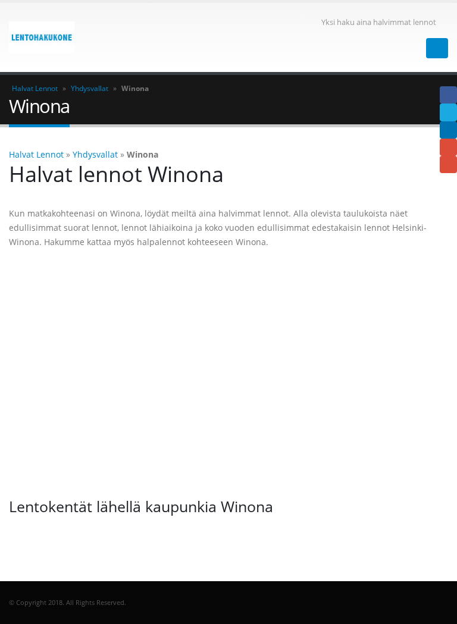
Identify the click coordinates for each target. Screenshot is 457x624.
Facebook (448, 95)
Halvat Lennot (35, 88)
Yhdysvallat (89, 88)
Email (448, 164)
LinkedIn (448, 130)
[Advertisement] (228, 373)
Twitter (448, 112)
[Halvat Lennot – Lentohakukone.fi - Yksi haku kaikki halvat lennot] (41, 37)
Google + (448, 147)
